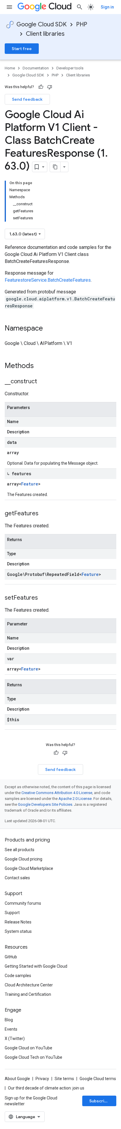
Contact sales (17, 877)
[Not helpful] (49, 87)
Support (12, 912)
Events (11, 1029)
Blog (9, 1019)
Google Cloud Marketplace (29, 868)
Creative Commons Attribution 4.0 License (56, 793)
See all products (19, 849)
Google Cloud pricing (23, 859)
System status (18, 931)
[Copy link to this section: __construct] (43, 381)
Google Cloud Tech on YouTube (33, 1057)
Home (10, 68)
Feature (29, 484)
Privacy (42, 1078)
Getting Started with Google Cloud (36, 966)
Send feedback (27, 99)
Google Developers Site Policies (45, 804)
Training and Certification (28, 994)
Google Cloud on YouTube (28, 1048)
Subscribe (99, 1101)
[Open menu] (9, 7)
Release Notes (18, 922)
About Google (17, 1078)
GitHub (11, 956)
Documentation (36, 68)
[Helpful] (40, 87)
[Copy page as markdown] (55, 167)
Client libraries (45, 33)
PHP (81, 24)
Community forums (23, 903)
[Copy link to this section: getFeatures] (44, 513)
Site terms (64, 1078)
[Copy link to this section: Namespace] (49, 328)
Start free (22, 48)
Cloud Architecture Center (29, 985)
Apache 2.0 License (75, 798)
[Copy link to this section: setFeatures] (44, 598)
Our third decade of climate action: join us (46, 1088)
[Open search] (79, 7)
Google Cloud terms (98, 1078)
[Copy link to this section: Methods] (41, 366)
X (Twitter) (15, 1038)
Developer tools (69, 68)
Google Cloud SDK (41, 24)
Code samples (18, 975)
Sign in (107, 7)
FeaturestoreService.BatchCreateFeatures (48, 280)
